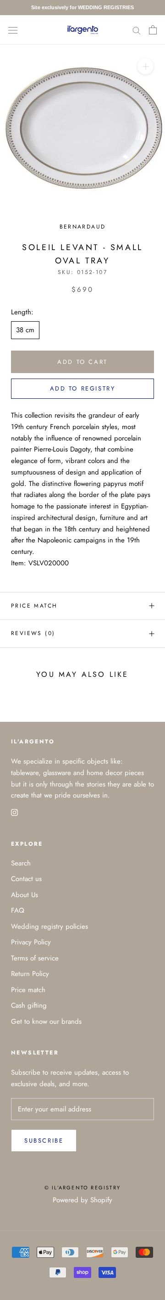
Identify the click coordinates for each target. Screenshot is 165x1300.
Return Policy (30, 974)
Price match (34, 606)
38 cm (25, 330)
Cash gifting (29, 1005)
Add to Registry (83, 388)
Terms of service (35, 958)
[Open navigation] (12, 29)
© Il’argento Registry (82, 1187)
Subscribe (43, 1140)
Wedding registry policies (49, 926)
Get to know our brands (46, 1021)
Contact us (26, 879)
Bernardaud (83, 227)
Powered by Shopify (82, 1200)
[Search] (136, 29)
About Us (24, 895)
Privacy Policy (31, 942)
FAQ (17, 910)
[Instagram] (14, 812)
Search (21, 863)
